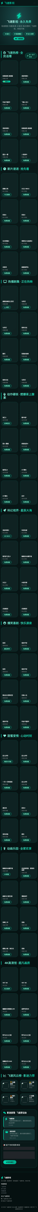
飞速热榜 (3, 1186)
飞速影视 (9, 3)
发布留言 (11, 1162)
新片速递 (3, 1188)
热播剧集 (3, 1191)
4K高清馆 (3, 1193)
